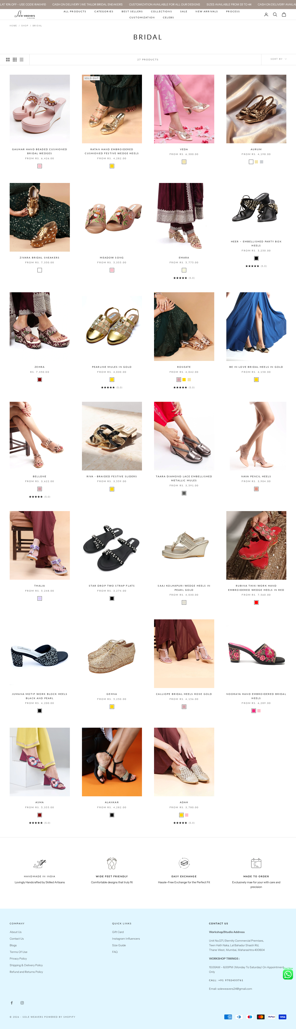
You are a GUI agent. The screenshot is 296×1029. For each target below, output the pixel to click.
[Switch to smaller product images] (15, 59)
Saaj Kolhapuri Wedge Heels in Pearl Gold (184, 587)
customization (142, 17)
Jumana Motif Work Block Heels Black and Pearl (40, 695)
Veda (184, 149)
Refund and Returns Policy (26, 972)
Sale (184, 11)
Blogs (13, 945)
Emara (184, 257)
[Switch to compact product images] (21, 59)
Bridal (37, 25)
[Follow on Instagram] (22, 1003)
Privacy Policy (18, 958)
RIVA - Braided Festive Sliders (112, 476)
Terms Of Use (18, 952)
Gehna (112, 693)
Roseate (184, 366)
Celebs (168, 17)
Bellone (40, 476)
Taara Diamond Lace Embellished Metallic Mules (184, 478)
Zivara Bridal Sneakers (40, 257)
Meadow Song (112, 257)
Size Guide (119, 945)
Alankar (112, 802)
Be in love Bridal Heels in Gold (256, 366)
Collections (161, 11)
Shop (24, 25)
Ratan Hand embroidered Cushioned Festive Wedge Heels (112, 151)
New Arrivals (207, 11)
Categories (104, 11)
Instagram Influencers (126, 938)
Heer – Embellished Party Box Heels (256, 243)
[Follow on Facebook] (12, 1003)
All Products (75, 11)
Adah (184, 802)
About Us (16, 932)
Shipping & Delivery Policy (26, 965)
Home (13, 25)
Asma (39, 802)
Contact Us (17, 938)
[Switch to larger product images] (8, 59)
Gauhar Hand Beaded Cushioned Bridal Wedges (39, 151)
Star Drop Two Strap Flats (112, 585)
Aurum (256, 149)
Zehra (40, 366)
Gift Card (118, 932)
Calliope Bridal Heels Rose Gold (184, 693)
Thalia (39, 585)
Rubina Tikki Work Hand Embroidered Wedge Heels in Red (256, 587)
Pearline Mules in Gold (112, 366)
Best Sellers (132, 11)
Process (233, 11)
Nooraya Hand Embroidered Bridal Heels (256, 695)
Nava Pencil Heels (256, 476)
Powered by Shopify (60, 1017)
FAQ (115, 952)
